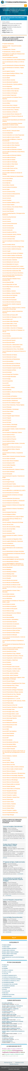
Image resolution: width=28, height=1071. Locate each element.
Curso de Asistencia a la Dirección (9, 111)
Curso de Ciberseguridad (8, 209)
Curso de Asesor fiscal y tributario (9, 105)
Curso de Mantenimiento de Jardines (10, 557)
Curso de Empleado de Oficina (9, 370)
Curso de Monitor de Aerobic (8, 604)
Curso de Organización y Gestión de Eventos (12, 657)
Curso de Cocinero (6, 219)
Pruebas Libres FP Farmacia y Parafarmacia (12, 1005)
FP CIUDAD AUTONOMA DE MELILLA (9, 977)
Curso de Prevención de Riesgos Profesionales (12, 689)
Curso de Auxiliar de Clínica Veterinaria (11, 145)
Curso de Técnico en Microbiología (10, 779)
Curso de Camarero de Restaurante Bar (11, 193)
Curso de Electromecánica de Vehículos (11, 363)
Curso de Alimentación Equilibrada (10, 82)
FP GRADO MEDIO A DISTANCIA (8, 950)
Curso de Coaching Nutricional (9, 217)
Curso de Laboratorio (7, 531)
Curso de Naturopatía (7, 615)
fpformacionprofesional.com (14, 1067)
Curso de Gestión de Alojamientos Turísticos (12, 432)
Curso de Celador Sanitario (8, 204)
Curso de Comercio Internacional (9, 223)
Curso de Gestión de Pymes (8, 441)
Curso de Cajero (6, 189)
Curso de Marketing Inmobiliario (9, 571)
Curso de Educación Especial (8, 340)
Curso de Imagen (6, 479)
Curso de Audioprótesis (7, 132)
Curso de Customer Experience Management (12, 257)
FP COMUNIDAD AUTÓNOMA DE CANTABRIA (11, 978)
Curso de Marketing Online (8, 573)
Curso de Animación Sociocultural (9, 101)
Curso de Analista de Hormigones (9, 93)
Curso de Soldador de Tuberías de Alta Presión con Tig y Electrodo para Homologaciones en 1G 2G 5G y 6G (13, 752)
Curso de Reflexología (7, 726)
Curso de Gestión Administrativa (9, 426)
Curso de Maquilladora (7, 567)
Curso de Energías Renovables (9, 376)
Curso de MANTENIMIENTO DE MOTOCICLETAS (13, 559)
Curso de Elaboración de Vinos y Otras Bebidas (13, 349)
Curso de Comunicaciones (8, 227)
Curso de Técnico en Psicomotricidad (10, 782)
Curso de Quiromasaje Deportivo (9, 718)
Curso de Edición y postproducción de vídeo (12, 338)
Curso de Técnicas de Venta (8, 764)
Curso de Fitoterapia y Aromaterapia (10, 409)
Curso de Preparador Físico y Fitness (10, 685)
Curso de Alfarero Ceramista (8, 79)
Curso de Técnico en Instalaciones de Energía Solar (13, 777)
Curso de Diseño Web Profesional (9, 325)
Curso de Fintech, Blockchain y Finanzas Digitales (13, 404)
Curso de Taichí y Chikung (8, 762)
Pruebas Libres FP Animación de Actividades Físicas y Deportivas (12, 1022)
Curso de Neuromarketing (8, 617)
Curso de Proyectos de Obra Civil (9, 705)
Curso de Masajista (6, 578)
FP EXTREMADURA (6, 987)
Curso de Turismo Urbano (8, 801)
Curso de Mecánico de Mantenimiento (10, 582)
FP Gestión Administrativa (8, 43)
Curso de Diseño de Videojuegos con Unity (11, 317)
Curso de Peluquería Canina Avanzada (10, 666)
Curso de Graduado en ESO (8, 462)
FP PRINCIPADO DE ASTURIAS (8, 994)
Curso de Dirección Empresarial (9, 299)
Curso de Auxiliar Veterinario (8, 170)
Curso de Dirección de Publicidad (9, 295)
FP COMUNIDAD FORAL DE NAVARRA (10, 984)
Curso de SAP (5, 737)
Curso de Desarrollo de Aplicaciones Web (11, 270)
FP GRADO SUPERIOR (6, 945)
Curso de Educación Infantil (8, 342)
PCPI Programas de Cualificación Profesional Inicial (13, 958)
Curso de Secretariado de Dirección (10, 742)
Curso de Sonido (6, 758)
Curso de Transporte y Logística (9, 795)
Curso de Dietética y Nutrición (9, 291)
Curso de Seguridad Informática (9, 746)
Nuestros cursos (19, 1062)
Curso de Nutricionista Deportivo (9, 621)
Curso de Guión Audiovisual (8, 471)
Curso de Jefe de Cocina (7, 524)
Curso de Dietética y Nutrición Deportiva (11, 293)
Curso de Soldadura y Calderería (9, 755)
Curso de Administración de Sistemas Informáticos (13, 65)
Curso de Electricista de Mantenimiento (11, 359)
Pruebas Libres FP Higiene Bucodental (11, 1028)
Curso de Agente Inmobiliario (8, 75)
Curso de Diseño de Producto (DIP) (10, 314)
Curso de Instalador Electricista (9, 512)
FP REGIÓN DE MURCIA (7, 996)
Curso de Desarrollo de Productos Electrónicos (12, 272)
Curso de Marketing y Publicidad (9, 576)
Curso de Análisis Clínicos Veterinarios (10, 88)
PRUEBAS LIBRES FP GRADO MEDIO (9, 953)
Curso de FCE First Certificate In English (11, 402)
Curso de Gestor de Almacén (8, 458)
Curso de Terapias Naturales (8, 786)
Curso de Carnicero (6, 198)
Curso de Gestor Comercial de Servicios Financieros (13, 456)
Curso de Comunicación (7, 225)
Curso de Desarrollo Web (8, 282)
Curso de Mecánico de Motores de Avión (11, 584)
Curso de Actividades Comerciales (10, 57)
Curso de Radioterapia (7, 720)
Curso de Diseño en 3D (7, 319)
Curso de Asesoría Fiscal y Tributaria (10, 109)
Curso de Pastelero (6, 662)
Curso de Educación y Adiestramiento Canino (12, 344)
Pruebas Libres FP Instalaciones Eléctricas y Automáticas (13, 1018)
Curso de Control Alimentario (8, 236)
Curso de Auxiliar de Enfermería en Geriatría (12, 149)
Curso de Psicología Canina (8, 709)
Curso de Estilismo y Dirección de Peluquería (12, 391)
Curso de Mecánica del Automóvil (9, 580)
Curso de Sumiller (6, 760)
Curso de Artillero (6, 103)
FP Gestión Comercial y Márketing (10, 1008)
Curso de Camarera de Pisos (8, 191)
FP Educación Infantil (7, 1041)
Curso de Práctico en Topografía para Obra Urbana (13, 683)
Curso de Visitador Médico (8, 808)
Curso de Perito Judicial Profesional (10, 675)
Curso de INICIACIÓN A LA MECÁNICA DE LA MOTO (13, 490)
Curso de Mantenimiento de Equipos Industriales (13, 551)
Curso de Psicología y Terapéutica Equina (11, 716)
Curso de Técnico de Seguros (8, 771)
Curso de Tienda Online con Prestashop (11, 788)
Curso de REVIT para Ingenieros (9, 731)
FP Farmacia (5, 1035)
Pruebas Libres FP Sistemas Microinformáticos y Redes (10, 845)
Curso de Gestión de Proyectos (9, 439)
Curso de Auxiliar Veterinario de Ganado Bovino (12, 176)
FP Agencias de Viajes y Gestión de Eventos (14, 862)
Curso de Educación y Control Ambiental (11, 346)
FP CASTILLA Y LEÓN (6, 971)
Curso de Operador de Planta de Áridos (11, 630)
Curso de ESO (5, 383)
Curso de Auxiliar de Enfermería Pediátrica (11, 155)
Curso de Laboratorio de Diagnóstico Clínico (12, 539)
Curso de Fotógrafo (6, 418)
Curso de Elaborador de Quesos (9, 357)
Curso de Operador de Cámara (9, 626)
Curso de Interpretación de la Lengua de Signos (13, 516)
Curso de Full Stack (6, 422)
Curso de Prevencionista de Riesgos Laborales (12, 692)
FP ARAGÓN (4, 966)
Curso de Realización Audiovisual (9, 722)
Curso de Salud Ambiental (8, 733)
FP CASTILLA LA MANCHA (7, 970)
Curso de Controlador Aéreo (8, 238)
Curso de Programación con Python (10, 696)
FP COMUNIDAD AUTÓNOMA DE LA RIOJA (11, 980)
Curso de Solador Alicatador (8, 748)
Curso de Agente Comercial (8, 71)
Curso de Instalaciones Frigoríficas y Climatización (13, 500)
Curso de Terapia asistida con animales (11, 784)
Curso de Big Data (6, 182)
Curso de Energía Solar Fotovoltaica (10, 374)
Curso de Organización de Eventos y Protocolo (12, 655)
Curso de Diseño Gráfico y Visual (9, 323)
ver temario (20, 874)
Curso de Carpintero (6, 200)
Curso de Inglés (5, 488)
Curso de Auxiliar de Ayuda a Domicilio (11, 137)
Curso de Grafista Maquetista (8, 465)
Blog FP (14, 937)
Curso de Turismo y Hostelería (9, 803)
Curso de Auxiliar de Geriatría (8, 159)
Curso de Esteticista (6, 389)
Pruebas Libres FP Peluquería (9, 1014)
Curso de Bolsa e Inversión (8, 185)
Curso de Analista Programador (9, 95)
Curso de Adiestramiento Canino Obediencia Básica (13, 59)
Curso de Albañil (6, 77)
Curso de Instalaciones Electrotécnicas (11, 498)
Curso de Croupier (6, 251)
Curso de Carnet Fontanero (8, 195)
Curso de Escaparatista (7, 380)
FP (10, 11)
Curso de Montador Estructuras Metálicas (11, 613)
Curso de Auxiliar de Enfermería (9, 147)
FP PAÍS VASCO (5, 992)
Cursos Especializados (7, 955)
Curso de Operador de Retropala (9, 634)
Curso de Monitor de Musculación (9, 608)
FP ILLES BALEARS (6, 991)
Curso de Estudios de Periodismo (9, 396)
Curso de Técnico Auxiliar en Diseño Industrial (12, 769)
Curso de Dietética (6, 288)
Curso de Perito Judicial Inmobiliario (10, 673)
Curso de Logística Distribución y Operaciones (12, 541)
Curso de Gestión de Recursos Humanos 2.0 (12, 447)
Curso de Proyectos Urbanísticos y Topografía (12, 707)
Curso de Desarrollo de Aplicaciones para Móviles (13, 268)
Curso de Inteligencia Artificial (9, 514)
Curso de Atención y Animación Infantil (11, 130)
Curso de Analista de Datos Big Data (10, 90)
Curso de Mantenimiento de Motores (10, 561)
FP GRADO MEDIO (5, 946)
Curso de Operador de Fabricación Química (12, 628)
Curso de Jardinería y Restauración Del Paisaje (12, 522)
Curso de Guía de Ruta (7, 467)
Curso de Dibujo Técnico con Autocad (10, 286)
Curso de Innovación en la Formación (10, 492)
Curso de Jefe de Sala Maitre (8, 528)
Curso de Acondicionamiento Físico (10, 812)
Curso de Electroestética (7, 361)
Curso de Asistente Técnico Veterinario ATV (12, 114)
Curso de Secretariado (7, 740)
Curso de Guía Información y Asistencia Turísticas (13, 469)
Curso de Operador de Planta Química (10, 632)
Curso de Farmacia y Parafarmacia (10, 400)
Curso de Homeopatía (7, 473)
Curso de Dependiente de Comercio (10, 264)
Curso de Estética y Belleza (8, 387)
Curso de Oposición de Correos (9, 651)
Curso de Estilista (6, 394)
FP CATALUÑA (5, 973)
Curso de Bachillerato (7, 180)
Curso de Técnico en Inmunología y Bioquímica (12, 775)
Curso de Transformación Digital (9, 792)
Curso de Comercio (6, 221)
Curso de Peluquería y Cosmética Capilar (11, 668)
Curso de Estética (6, 385)
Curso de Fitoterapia (6, 407)
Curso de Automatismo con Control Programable (13, 135)
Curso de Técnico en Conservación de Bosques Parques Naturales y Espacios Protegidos (13, 879)
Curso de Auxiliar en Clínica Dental (10, 164)
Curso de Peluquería (6, 664)
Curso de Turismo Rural (7, 799)
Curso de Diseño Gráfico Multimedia (10, 321)
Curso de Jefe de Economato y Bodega (11, 526)
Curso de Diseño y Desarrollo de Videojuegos (12, 328)
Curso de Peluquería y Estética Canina (10, 671)
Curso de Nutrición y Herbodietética (10, 619)
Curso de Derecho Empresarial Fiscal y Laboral (12, 266)
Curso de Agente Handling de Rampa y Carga (12, 73)
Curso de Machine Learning (8, 545)
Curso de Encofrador (7, 372)
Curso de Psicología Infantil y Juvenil (10, 713)
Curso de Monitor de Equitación (9, 606)
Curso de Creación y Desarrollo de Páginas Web (13, 246)
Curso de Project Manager (8, 814)
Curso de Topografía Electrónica (9, 790)
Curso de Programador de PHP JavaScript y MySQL (13, 700)
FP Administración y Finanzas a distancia (11, 51)
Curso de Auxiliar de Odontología (9, 161)
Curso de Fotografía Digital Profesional (11, 415)
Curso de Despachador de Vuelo (9, 284)
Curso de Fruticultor (6, 420)
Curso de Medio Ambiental (8, 594)
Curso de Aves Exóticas (7, 178)
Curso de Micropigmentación (8, 596)
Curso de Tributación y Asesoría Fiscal (10, 797)
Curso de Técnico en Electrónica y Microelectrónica (13, 773)
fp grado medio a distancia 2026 (14, 1054)
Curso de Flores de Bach (7, 411)
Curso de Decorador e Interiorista (9, 259)
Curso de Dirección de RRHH (8, 297)
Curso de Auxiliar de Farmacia (9, 157)
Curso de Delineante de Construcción (10, 262)
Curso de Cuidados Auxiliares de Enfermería (12, 255)
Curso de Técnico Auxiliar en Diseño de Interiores (13, 766)
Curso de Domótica (6, 335)
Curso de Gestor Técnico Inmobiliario (10, 460)
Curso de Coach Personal (8, 211)
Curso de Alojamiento (7, 86)
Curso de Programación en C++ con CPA (11, 698)
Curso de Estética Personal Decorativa (12, 917)
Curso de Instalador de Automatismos (10, 502)
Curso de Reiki (5, 729)
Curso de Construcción (7, 230)
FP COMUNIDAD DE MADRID (8, 982)
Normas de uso (8, 1062)
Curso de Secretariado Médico (9, 744)
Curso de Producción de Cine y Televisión (11, 694)
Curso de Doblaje (6, 333)
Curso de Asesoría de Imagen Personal (11, 107)
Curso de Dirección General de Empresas (11, 301)
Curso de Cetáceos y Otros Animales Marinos (12, 206)
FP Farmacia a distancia (7, 1038)
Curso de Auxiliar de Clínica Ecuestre (10, 143)
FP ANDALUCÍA (5, 964)
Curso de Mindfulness (7, 598)
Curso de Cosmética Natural (8, 244)
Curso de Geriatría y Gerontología (9, 424)
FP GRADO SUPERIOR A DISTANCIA (9, 948)
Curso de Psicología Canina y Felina (10, 711)
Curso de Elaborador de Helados (9, 354)
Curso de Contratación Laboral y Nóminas (11, 234)
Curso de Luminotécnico (7, 543)
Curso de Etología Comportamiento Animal (11, 398)
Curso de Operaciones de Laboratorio (10, 623)
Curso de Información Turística (9, 484)
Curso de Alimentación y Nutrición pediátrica (12, 84)
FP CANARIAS (5, 968)
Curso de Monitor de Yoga (8, 610)
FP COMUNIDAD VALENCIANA (8, 985)
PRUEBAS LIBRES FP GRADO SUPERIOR (10, 952)
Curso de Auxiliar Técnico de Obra (9, 168)
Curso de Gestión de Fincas (8, 434)
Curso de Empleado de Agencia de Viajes (11, 367)
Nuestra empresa (14, 1064)
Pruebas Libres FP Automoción (9, 1025)
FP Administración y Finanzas (8, 49)
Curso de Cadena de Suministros (9, 187)
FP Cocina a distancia (7, 1003)
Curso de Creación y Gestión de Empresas (11, 248)
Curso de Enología (6, 378)
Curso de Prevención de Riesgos (9, 687)
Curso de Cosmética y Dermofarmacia (12, 826)
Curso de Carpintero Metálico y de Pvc (11, 202)
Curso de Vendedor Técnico (8, 806)
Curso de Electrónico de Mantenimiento (11, 365)
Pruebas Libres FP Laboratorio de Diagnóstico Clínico (13, 1032)
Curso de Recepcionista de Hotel (9, 724)
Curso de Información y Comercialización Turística (13, 486)
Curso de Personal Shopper (8, 681)
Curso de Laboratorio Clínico (8, 533)
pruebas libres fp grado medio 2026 (10, 1055)
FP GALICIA (4, 989)
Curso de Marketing (6, 569)
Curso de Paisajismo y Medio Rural (10, 660)
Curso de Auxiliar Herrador (8, 166)
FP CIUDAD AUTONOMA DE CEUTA (9, 975)
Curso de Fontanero (6, 413)
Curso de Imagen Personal (8, 481)
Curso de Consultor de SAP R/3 (9, 232)
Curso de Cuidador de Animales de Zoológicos (12, 253)
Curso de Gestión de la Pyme (8, 436)
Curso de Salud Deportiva (8, 735)
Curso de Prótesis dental (7, 702)
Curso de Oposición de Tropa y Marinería (11, 653)
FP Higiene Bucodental (7, 1011)
